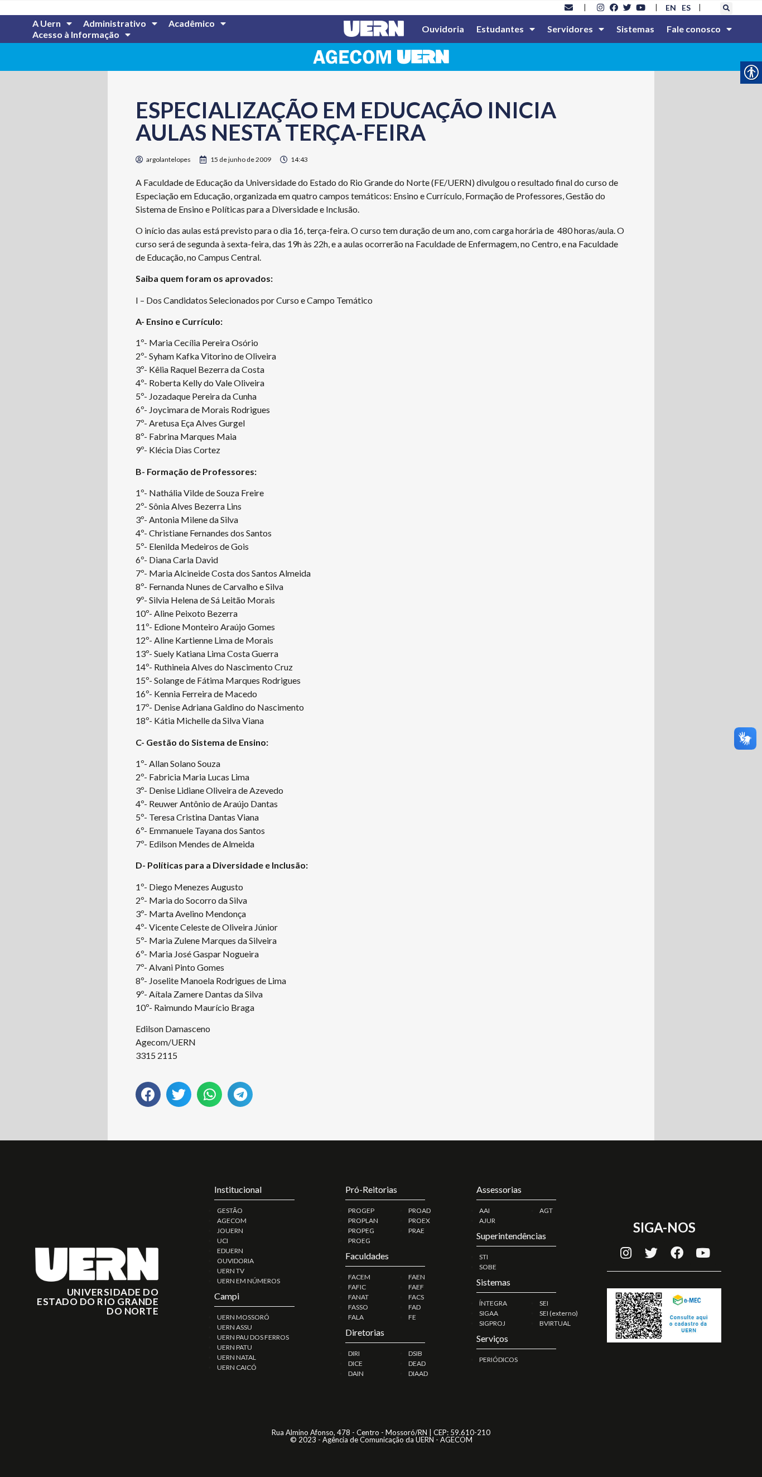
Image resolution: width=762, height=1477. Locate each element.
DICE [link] (355, 1363)
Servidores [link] (570, 28)
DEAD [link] (417, 1363)
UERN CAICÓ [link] (237, 1367)
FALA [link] (356, 1317)
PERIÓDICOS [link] (498, 1359)
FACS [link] (416, 1297)
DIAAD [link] (418, 1373)
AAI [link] (484, 1210)
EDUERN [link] (230, 1250)
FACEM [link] (359, 1277)
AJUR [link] (487, 1220)
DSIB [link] (415, 1353)
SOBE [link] (487, 1267)
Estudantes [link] (500, 28)
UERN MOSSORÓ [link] (243, 1317)
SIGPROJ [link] (492, 1323)
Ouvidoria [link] (443, 28)
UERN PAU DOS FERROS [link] (253, 1337)
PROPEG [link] (361, 1230)
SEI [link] (543, 1303)
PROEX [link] (419, 1220)
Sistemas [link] (635, 28)
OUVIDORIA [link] (235, 1261)
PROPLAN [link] (363, 1220)
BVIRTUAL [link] (555, 1323)
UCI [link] (222, 1240)
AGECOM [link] (232, 1220)
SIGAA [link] (488, 1313)
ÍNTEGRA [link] (493, 1303)
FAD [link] (414, 1307)
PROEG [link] (359, 1240)
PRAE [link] (416, 1230)
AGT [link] (546, 1210)
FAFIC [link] (357, 1287)
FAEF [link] (416, 1287)
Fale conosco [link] (694, 28)
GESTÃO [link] (230, 1210)
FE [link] (412, 1317)
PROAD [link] (419, 1210)
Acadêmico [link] (191, 23)
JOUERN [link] (230, 1230)
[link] (569, 7)
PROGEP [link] (361, 1210)
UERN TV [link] (230, 1271)
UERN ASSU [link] (234, 1327)
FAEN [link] (416, 1277)
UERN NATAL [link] (236, 1357)
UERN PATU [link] (234, 1347)
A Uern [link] (46, 23)
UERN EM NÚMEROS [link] (248, 1281)
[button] (726, 8)
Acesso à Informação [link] (75, 34)
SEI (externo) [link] (558, 1313)
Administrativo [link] (114, 23)
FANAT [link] (358, 1297)
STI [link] (483, 1257)
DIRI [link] (354, 1353)
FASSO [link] (358, 1307)
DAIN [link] (356, 1373)
